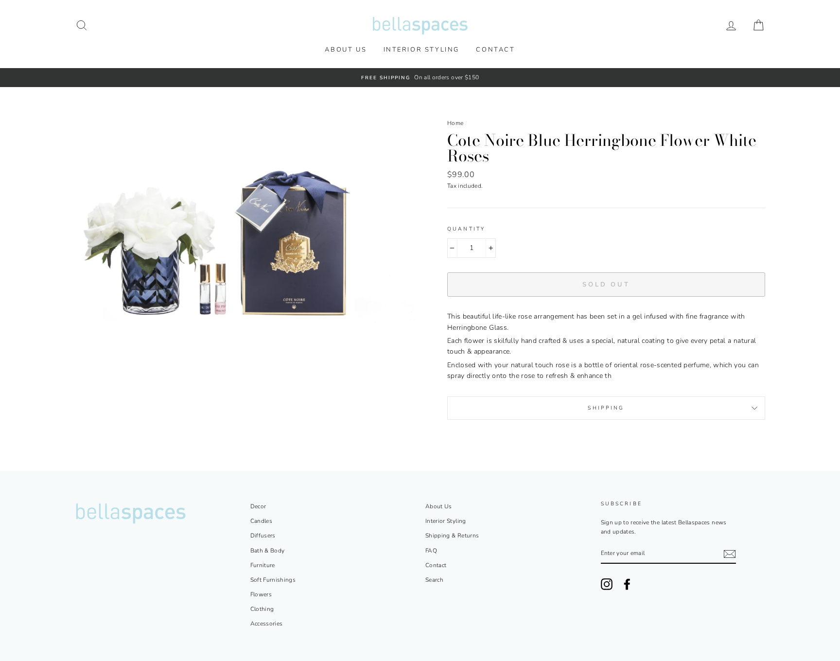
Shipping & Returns (452, 535)
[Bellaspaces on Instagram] (606, 584)
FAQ (431, 550)
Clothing (262, 609)
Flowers (261, 594)
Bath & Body (267, 550)
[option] (420, 77)
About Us (346, 49)
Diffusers (263, 535)
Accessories (266, 623)
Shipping (606, 407)
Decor (258, 506)
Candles (261, 521)
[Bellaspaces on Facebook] (627, 584)
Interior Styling (422, 49)
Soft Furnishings (273, 580)
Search (434, 580)
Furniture (262, 565)
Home (455, 123)
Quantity (466, 228)
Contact (495, 49)
